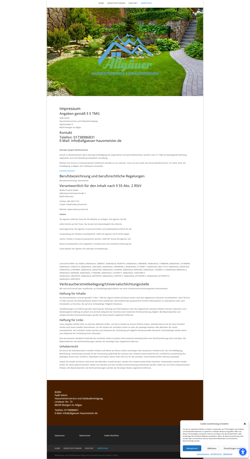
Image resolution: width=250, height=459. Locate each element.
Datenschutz (84, 435)
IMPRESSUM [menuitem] (146, 3)
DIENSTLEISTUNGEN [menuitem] (116, 3)
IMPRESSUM (227, 454)
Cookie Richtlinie (203, 454)
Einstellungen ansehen (234, 448)
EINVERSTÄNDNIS (67, 171)
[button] (243, 452)
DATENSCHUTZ (216, 454)
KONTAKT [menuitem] (133, 3)
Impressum (60, 435)
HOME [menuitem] (101, 3)
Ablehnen (211, 448)
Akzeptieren (192, 448)
